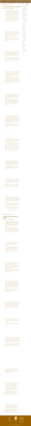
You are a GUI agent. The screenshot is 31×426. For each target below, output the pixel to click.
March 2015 (24, 37)
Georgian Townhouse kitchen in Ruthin (10, 217)
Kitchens (10, 1)
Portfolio (22, 1)
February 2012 (24, 38)
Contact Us (27, 1)
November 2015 (25, 34)
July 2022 (24, 27)
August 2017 (24, 31)
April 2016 (24, 33)
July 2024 (24, 25)
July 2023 (24, 26)
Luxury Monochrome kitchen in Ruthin (25, 13)
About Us (5, 1)
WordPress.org (24, 51)
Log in (23, 47)
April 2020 (24, 28)
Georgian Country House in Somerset (12, 6)
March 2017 (24, 32)
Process (18, 1)
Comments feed (25, 50)
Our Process (9, 420)
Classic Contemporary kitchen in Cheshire (25, 18)
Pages (23, 42)
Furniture (14, 1)
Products (24, 43)
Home (2, 1)
